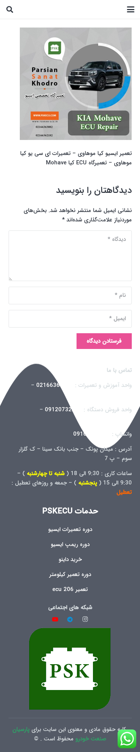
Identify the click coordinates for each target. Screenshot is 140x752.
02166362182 (113, 394)
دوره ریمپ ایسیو (70, 544)
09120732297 (63, 409)
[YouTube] (55, 619)
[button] (130, 9)
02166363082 (54, 385)
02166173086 (113, 419)
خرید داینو (70, 559)
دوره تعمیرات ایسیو (70, 529)
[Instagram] (85, 619)
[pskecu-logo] (70, 668)
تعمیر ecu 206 (70, 589)
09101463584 (91, 434)
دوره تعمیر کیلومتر (70, 574)
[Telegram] (70, 619)
